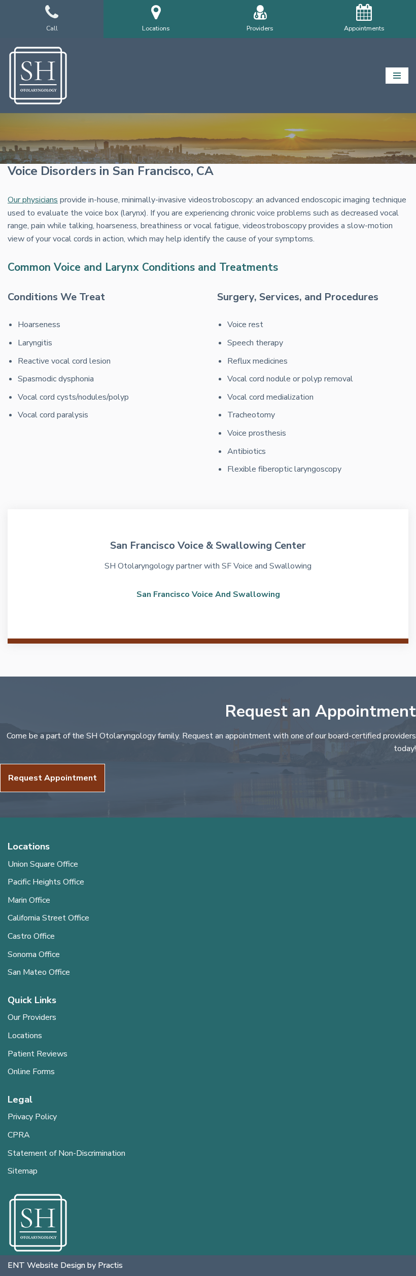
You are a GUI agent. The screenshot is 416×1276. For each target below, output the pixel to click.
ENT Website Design (46, 1265)
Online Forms (31, 1071)
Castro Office (31, 936)
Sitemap (23, 1171)
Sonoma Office (34, 954)
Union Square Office (43, 864)
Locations (25, 1035)
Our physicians (33, 199)
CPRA (19, 1135)
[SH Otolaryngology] (38, 75)
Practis (110, 1265)
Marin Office (29, 900)
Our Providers (32, 1017)
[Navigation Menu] (397, 75)
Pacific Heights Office (46, 882)
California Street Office (48, 918)
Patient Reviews (37, 1053)
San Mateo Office (39, 972)
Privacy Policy (32, 1116)
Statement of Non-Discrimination (66, 1153)
